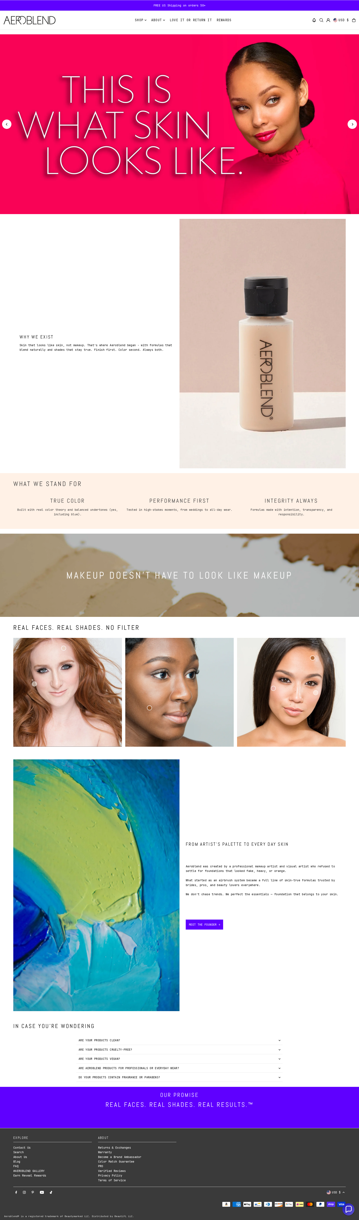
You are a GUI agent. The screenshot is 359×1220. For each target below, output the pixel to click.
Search (18, 1152)
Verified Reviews (112, 1171)
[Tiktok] (51, 1192)
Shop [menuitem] (139, 20)
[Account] (328, 20)
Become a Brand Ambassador (119, 1157)
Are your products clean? (99, 1040)
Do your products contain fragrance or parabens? (119, 1077)
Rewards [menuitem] (224, 20)
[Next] (352, 124)
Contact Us (22, 1147)
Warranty (105, 1152)
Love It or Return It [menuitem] (191, 20)
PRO (100, 1166)
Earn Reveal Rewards (29, 1175)
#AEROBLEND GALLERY (28, 1171)
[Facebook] (16, 1192)
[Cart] (353, 20)
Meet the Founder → (204, 924)
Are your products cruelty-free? (105, 1049)
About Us (20, 1157)
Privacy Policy (110, 1175)
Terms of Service (112, 1180)
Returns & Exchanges (114, 1147)
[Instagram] (24, 1192)
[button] (314, 20)
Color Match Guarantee (116, 1161)
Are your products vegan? (99, 1059)
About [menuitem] (156, 20)
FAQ (15, 1166)
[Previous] (6, 124)
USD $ (343, 20)
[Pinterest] (33, 1192)
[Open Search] (321, 20)
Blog (16, 1161)
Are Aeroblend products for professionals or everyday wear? (129, 1068)
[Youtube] (42, 1192)
